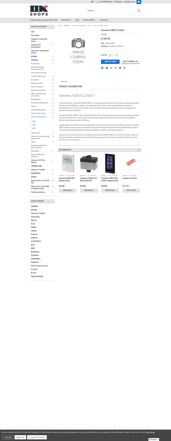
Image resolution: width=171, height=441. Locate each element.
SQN (33, 125)
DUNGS (34, 177)
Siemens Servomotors (38, 117)
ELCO (33, 224)
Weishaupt (35, 252)
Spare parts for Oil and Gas (40, 181)
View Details (67, 190)
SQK (33, 128)
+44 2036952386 (105, 2)
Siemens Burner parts (38, 110)
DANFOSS (35, 262)
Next (139, 150)
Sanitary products (38, 192)
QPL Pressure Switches (39, 73)
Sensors (34, 106)
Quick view (131, 172)
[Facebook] (102, 68)
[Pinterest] (124, 68)
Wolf (33, 245)
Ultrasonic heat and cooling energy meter (40, 137)
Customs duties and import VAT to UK (43, 20)
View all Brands (37, 276)
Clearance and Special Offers (40, 52)
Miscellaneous (36, 99)
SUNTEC (34, 238)
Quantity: (104, 55)
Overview (64, 81)
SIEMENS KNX (36, 166)
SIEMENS (34, 60)
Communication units (38, 76)
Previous (137, 150)
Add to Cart (131, 190)
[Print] (111, 68)
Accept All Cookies (37, 437)
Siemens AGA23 (129, 178)
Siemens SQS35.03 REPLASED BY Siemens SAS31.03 (88, 180)
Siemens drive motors (38, 113)
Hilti (32, 32)
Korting (34, 269)
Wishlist (119, 2)
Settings (8, 437)
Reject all (20, 437)
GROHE (34, 231)
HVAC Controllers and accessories (38, 95)
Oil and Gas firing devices (39, 103)
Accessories (35, 64)
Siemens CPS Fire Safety (38, 161)
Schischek (35, 35)
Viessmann (35, 217)
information (65, 20)
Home (59, 25)
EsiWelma (35, 255)
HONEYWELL (36, 173)
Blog (77, 20)
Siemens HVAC (88, 20)
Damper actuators (37, 83)
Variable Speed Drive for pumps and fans (39, 146)
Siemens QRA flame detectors (37, 155)
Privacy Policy (149, 432)
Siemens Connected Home (39, 40)
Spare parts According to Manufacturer (40, 187)
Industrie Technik (38, 170)
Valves (33, 142)
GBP (92, 2)
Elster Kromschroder (39, 266)
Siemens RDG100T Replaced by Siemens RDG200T (67, 180)
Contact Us (104, 20)
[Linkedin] (120, 68)
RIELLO (33, 220)
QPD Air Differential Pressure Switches (37, 68)
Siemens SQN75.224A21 (100, 25)
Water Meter (35, 151)
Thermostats (35, 133)
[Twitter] (116, 68)
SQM (34, 121)
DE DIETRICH (36, 241)
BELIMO (34, 56)
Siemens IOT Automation (36, 46)
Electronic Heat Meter (38, 90)
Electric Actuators (37, 87)
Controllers (35, 80)
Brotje (33, 273)
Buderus (34, 234)
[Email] (107, 68)
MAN (33, 248)
